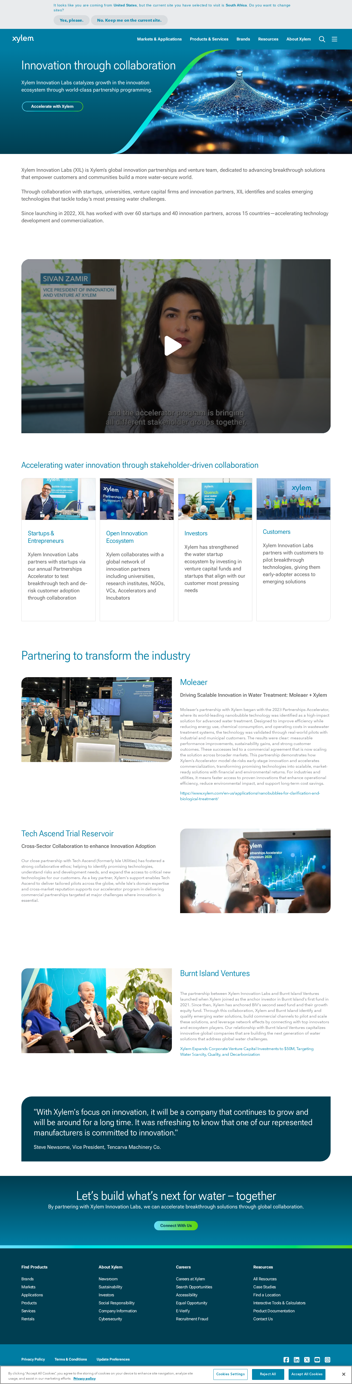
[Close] (343, 1374)
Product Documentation (274, 1310)
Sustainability (110, 1286)
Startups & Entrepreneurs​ (46, 537)
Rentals (28, 1318)
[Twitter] (307, 1360)
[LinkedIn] (297, 1360)
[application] (176, 346)
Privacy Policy (33, 1359)
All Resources (265, 1278)
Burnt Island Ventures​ (215, 973)
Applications (32, 1294)
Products (29, 1302)
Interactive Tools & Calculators (279, 1302)
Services (28, 1310)
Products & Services (209, 39)
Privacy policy (84, 1378)
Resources (268, 39)
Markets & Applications (159, 39)
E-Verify (182, 1310)
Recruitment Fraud (192, 1318)
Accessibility (186, 1294)
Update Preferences (113, 1359)
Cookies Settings (230, 1374)
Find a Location (266, 1294)
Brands (243, 39)
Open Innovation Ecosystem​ (126, 537)
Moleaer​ (193, 682)
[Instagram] (327, 1360)
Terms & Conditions (71, 1359)
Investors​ (196, 533)
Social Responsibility (116, 1302)
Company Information (118, 1310)
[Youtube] (317, 1360)
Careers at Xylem (190, 1278)
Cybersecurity (110, 1318)
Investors (106, 1294)
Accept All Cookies (307, 1374)
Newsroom (108, 1278)
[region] (176, 1375)
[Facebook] (286, 1360)
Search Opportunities (194, 1286)
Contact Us (263, 1318)
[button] (176, 345)
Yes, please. (71, 20)
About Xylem (299, 39)
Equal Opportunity (191, 1302)
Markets (28, 1286)
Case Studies (264, 1286)
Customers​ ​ (277, 531)
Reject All (268, 1374)
